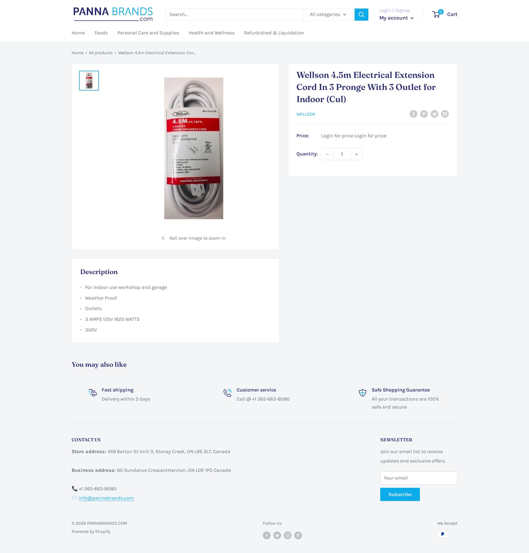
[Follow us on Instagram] (288, 535)
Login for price (337, 135)
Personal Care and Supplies (148, 33)
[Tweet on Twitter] (434, 113)
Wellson (305, 114)
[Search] (361, 15)
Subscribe (400, 494)
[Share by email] (445, 113)
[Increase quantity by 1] (356, 154)
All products (101, 52)
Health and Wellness (211, 33)
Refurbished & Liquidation (274, 33)
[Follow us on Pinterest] (298, 535)
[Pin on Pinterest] (424, 113)
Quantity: (307, 154)
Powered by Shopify (91, 531)
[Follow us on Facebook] (267, 535)
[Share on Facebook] (413, 113)
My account (394, 18)
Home (78, 33)
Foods (101, 33)
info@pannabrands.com (106, 498)
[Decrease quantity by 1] (327, 154)
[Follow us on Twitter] (277, 535)
